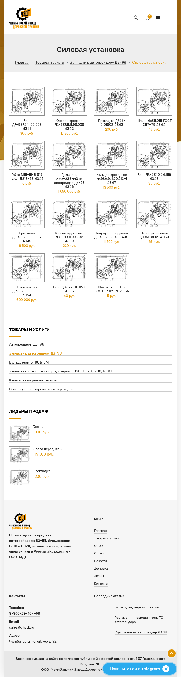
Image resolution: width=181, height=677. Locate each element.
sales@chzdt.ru (21, 627)
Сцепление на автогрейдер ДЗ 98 (141, 632)
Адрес (14, 635)
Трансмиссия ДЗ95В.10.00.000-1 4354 (27, 291)
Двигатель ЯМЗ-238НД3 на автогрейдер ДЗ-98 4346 (69, 181)
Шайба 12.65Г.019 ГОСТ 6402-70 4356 (112, 289)
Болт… (38, 426)
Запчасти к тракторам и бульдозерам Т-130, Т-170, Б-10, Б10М (60, 371)
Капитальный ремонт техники (33, 380)
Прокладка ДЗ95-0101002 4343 (112, 123)
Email (14, 621)
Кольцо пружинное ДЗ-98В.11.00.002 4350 (69, 237)
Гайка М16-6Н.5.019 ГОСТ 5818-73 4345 (27, 177)
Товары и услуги (49, 63)
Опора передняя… (47, 448)
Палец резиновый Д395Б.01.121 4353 (154, 235)
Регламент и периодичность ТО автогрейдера (139, 619)
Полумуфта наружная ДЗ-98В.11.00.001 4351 (111, 235)
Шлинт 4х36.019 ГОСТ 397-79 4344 (154, 123)
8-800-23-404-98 (24, 613)
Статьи (99, 553)
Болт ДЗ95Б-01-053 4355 (69, 289)
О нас (98, 545)
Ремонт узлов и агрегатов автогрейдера (41, 389)
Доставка (101, 568)
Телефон (16, 607)
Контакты (101, 583)
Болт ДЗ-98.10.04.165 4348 (154, 177)
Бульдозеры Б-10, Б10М (29, 362)
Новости (100, 561)
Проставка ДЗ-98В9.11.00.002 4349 (27, 237)
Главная (22, 63)
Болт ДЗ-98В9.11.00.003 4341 (27, 125)
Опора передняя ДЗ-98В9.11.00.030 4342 (69, 125)
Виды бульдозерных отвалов (137, 607)
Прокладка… (43, 471)
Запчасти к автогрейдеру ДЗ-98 (98, 63)
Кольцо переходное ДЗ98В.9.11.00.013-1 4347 (111, 179)
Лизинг (99, 576)
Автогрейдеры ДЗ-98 (26, 344)
